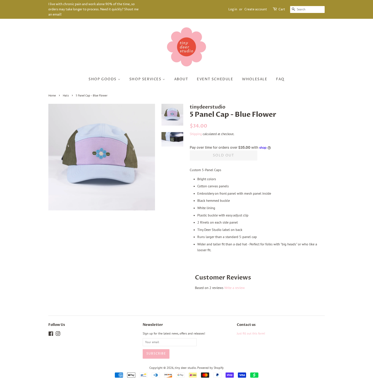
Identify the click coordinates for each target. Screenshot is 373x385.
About (181, 79)
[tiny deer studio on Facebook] (50, 334)
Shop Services (146, 79)
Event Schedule (215, 79)
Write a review (234, 288)
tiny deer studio (185, 368)
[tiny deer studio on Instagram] (57, 334)
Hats (66, 96)
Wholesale (254, 79)
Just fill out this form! (251, 333)
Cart (281, 9)
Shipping (196, 134)
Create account (255, 9)
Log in (232, 9)
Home (52, 96)
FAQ (280, 79)
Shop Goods (103, 79)
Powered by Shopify (210, 368)
